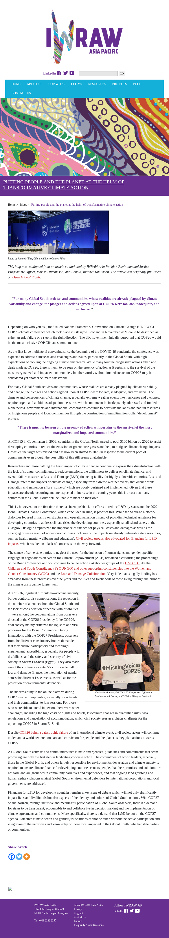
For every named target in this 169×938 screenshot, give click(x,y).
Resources (97, 84)
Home (16, 84)
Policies (78, 921)
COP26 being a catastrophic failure (43, 732)
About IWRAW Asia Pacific (88, 905)
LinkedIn (49, 73)
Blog (137, 84)
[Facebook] (11, 856)
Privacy (78, 909)
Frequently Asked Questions (89, 925)
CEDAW (76, 84)
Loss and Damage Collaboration (83, 574)
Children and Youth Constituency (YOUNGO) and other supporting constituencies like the (71, 568)
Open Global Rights (26, 277)
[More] (26, 856)
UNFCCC (132, 563)
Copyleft (78, 913)
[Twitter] (19, 856)
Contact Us (21, 93)
